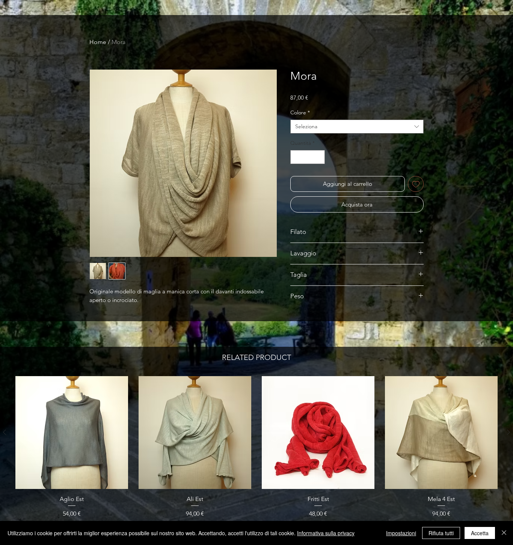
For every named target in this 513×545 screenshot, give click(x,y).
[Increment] (319, 157)
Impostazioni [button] (401, 533)
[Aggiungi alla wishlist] (416, 184)
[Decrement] (296, 157)
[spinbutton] (307, 157)
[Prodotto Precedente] (4, 432)
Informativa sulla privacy (326, 533)
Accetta (480, 533)
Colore (300, 112)
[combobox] (357, 127)
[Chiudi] (503, 533)
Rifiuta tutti (441, 533)
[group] (256, 457)
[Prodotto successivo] (508, 432)
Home (97, 42)
